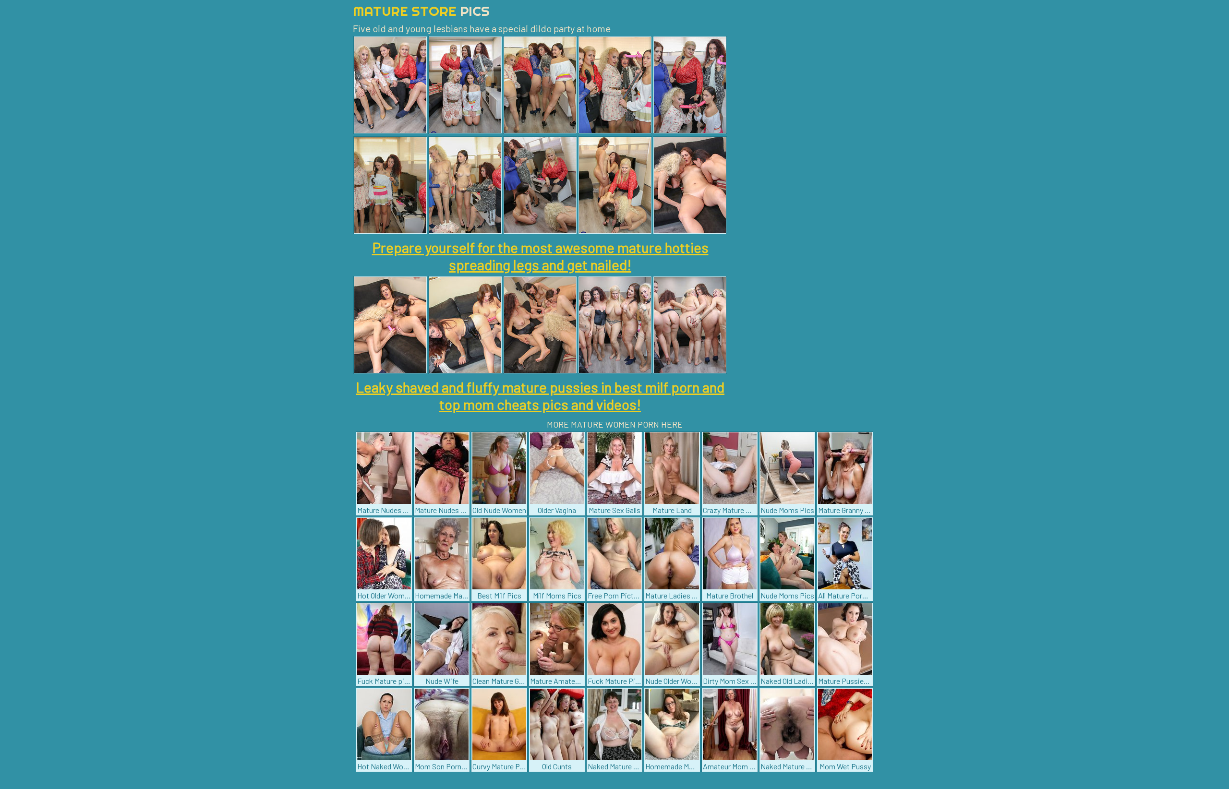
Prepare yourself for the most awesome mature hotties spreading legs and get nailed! (540, 256)
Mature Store (421, 10)
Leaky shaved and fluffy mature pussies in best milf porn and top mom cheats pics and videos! (540, 395)
